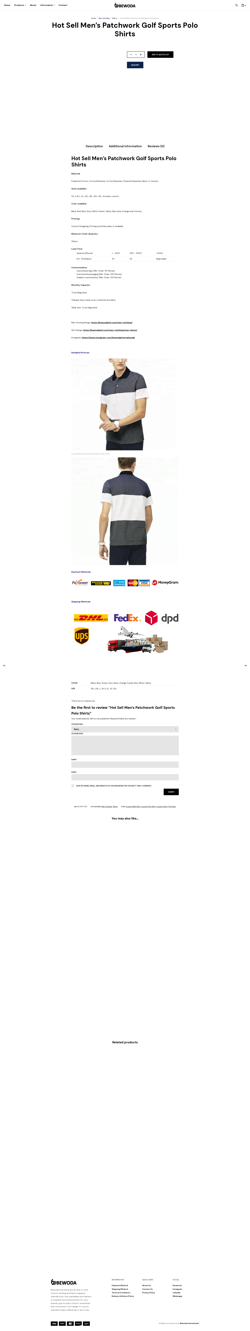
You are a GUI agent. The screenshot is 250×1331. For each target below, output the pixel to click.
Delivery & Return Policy (123, 1296)
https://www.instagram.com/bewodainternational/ (108, 337)
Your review (77, 734)
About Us (146, 1285)
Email (74, 772)
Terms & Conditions (121, 1292)
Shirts (114, 18)
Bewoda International (189, 1323)
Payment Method (120, 1285)
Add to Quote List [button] (59, 1027)
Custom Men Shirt (133, 806)
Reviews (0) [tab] (156, 146)
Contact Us (147, 1289)
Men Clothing (104, 18)
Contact (63, 5)
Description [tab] (94, 146)
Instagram (177, 1289)
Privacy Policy (148, 1292)
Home (7, 5)
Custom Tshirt (162, 806)
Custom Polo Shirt (148, 806)
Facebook (177, 1285)
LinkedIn (176, 1292)
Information (46, 5)
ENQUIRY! (135, 65)
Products (19, 5)
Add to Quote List (160, 55)
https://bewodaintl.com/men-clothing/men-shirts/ (110, 330)
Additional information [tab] (125, 146)
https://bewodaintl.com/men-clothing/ (111, 322)
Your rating (77, 724)
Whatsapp (177, 1296)
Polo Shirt (172, 806)
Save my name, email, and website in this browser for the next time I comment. (114, 786)
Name (74, 760)
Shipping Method (120, 1289)
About (33, 5)
